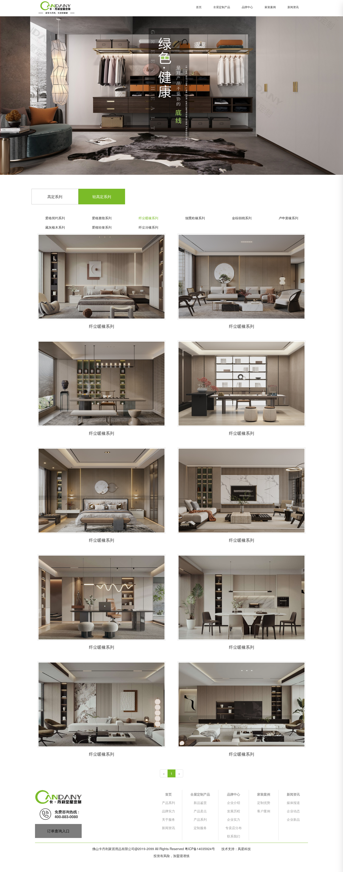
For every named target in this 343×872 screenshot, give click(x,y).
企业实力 (233, 819)
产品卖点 (200, 811)
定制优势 (263, 802)
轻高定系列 (101, 196)
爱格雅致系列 (102, 218)
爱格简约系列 (55, 218)
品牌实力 (168, 811)
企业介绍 (233, 802)
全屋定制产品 (221, 7)
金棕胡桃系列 (242, 218)
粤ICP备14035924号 (200, 848)
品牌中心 (247, 7)
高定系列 (54, 196)
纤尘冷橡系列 (148, 227)
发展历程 (233, 811)
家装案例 (270, 7)
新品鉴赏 (200, 802)
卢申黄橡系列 (288, 218)
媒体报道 (293, 802)
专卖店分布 (233, 827)
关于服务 (168, 819)
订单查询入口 (58, 831)
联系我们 (233, 836)
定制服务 (200, 827)
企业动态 (293, 811)
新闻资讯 (293, 7)
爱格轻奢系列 (102, 227)
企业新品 (293, 819)
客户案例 (263, 811)
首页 (199, 7)
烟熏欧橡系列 (195, 218)
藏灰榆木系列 (55, 227)
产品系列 (168, 802)
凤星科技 (244, 848)
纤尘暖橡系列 (148, 218)
